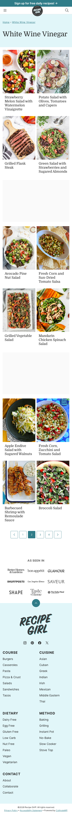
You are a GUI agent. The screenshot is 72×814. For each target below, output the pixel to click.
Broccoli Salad (50, 508)
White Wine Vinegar (23, 22)
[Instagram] (25, 643)
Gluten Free (10, 731)
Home (6, 22)
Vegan (7, 756)
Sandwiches (11, 689)
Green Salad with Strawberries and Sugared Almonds (53, 167)
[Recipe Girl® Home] (37, 11)
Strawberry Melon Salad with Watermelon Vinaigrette (18, 103)
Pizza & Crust (12, 677)
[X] (47, 643)
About (7, 780)
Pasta (6, 671)
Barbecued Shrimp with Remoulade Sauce (15, 514)
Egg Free (9, 725)
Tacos (7, 695)
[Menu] (5, 10)
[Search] (67, 10)
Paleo (6, 750)
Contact (8, 792)
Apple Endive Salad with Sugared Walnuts (18, 450)
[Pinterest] (32, 643)
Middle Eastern (49, 695)
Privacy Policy (11, 810)
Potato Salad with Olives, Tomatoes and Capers (53, 101)
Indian (43, 677)
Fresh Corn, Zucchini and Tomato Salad (50, 450)
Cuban (43, 665)
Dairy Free (9, 719)
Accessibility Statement (31, 810)
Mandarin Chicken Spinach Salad (52, 340)
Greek (43, 671)
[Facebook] (39, 643)
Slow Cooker (47, 744)
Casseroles (10, 665)
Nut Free (8, 744)
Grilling (44, 725)
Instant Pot (46, 731)
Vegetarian (10, 762)
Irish (42, 683)
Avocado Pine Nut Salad (16, 276)
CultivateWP (61, 810)
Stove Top (46, 750)
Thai (42, 701)
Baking (43, 719)
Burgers (8, 659)
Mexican (45, 689)
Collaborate (10, 786)
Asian (43, 659)
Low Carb (9, 738)
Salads (7, 683)
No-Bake (45, 738)
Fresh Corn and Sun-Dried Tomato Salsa (51, 278)
